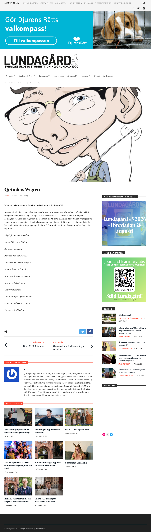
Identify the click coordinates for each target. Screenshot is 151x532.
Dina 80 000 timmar (33, 344)
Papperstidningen (103, 3)
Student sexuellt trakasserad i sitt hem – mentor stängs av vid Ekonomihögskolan (132, 358)
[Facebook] (133, 8)
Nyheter (13, 83)
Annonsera (61, 3)
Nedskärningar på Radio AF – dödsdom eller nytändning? (17, 431)
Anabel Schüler (126, 375)
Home (6, 83)
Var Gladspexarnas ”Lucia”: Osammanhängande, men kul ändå (18, 465)
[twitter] (82, 331)
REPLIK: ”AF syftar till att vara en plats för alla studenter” (17, 500)
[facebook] (90, 331)
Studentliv (21, 83)
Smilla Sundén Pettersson (131, 318)
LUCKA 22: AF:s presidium (77, 429)
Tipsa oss (88, 3)
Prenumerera (75, 3)
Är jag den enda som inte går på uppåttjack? (132, 343)
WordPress (40, 528)
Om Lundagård (30, 3)
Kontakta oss (46, 3)
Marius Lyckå (125, 336)
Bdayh (22, 528)
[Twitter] (138, 8)
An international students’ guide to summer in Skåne (132, 371)
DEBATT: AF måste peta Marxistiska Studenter (45, 500)
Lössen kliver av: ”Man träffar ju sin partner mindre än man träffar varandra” (132, 330)
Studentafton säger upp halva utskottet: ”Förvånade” (48, 464)
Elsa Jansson (125, 364)
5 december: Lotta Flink (76, 462)
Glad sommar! (125, 314)
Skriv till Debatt (122, 3)
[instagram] (144, 8)
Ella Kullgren (125, 348)
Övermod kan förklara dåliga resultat (68, 346)
